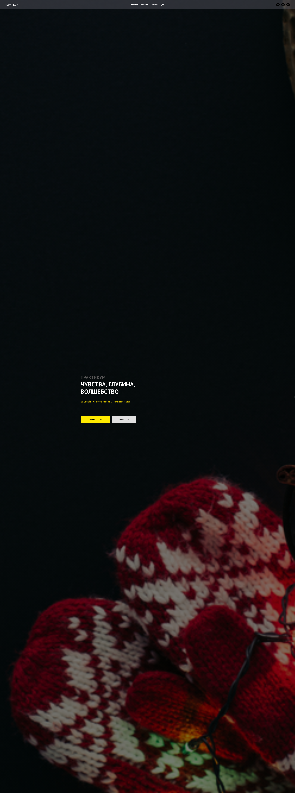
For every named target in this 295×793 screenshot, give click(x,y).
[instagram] (283, 4)
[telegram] (278, 4)
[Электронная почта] (288, 4)
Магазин (144, 4)
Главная (134, 4)
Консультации (158, 4)
